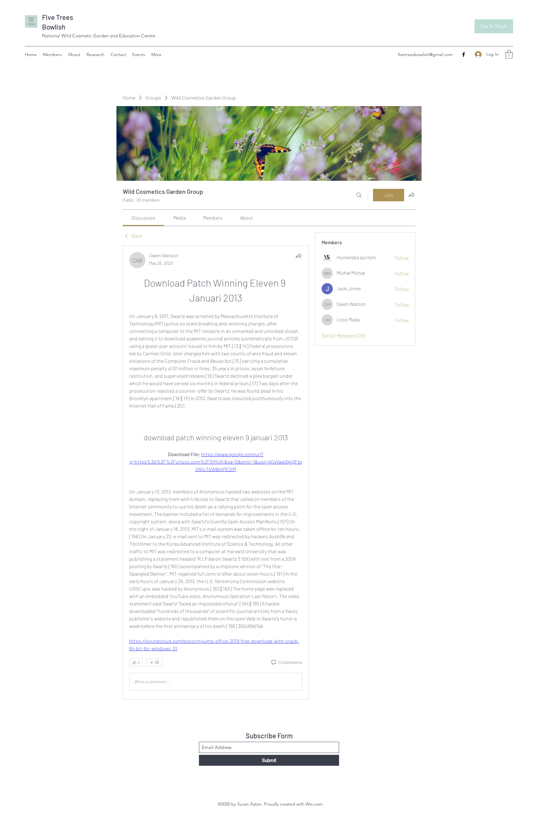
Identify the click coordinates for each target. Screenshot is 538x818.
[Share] (298, 255)
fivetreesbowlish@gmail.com (425, 54)
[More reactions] (154, 662)
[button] (509, 54)
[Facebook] (463, 54)
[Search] (359, 195)
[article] (216, 472)
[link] (143, 218)
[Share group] (411, 195)
